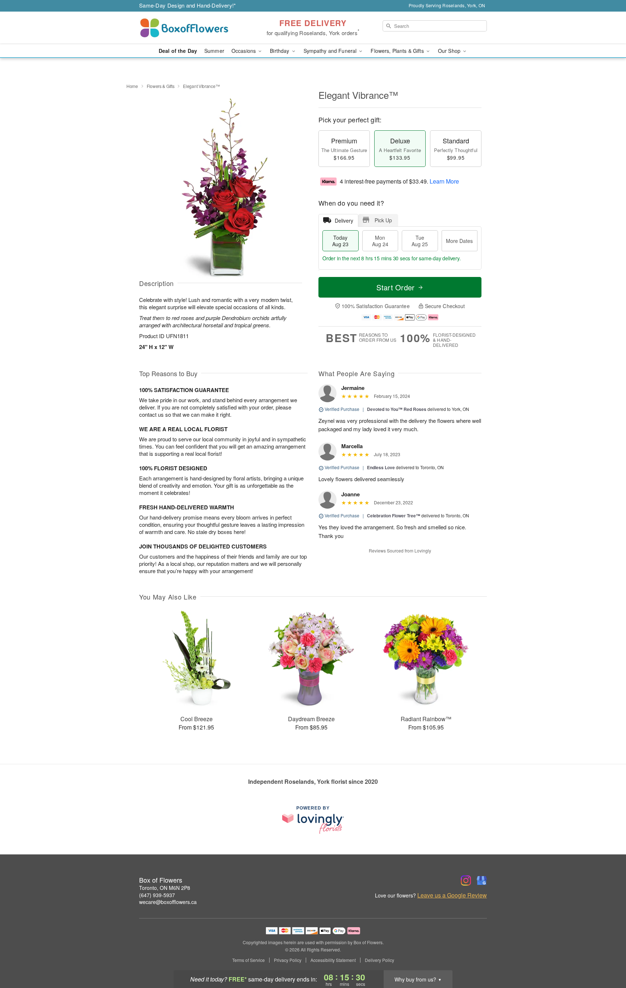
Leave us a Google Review (452, 895)
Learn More (444, 181)
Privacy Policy (287, 960)
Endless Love (381, 467)
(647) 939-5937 (157, 895)
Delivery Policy (379, 960)
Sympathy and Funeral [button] (331, 50)
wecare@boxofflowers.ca (168, 901)
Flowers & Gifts (161, 86)
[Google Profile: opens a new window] (482, 880)
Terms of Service (248, 960)
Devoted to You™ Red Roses (396, 409)
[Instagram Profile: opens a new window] (466, 880)
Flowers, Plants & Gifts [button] (398, 50)
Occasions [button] (244, 50)
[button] (607, 957)
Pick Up (383, 220)
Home (132, 86)
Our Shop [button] (450, 50)
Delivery (344, 220)
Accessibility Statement (333, 960)
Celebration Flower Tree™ (393, 515)
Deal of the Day (178, 50)
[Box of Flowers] (191, 28)
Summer (214, 50)
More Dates (459, 240)
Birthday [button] (280, 50)
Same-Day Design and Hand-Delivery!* (187, 5)
